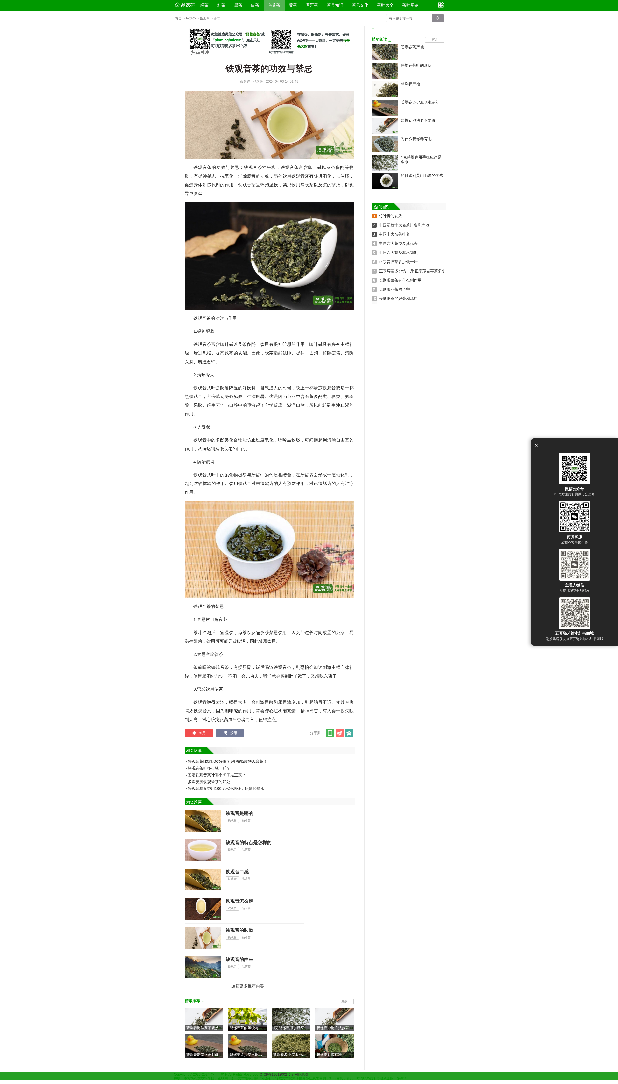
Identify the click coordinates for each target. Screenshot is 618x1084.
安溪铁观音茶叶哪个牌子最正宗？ (217, 775)
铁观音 (205, 18)
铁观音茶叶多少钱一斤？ (209, 768)
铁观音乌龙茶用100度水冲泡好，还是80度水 (226, 789)
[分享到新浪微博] (340, 733)
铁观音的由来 (239, 959)
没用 (233, 733)
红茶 (221, 5)
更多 (344, 1001)
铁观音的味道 (239, 930)
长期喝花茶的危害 (394, 289)
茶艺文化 (360, 5)
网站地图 (301, 1074)
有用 (202, 733)
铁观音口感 (237, 871)
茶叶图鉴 (410, 5)
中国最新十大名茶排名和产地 (404, 225)
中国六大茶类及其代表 (398, 243)
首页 (178, 18)
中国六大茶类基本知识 (398, 253)
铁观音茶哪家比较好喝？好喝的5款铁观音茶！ (227, 761)
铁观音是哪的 (239, 813)
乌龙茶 (274, 5)
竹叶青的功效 (390, 216)
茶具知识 (335, 5)
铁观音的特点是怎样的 (249, 842)
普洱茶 (312, 5)
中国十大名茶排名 (394, 234)
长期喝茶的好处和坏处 (398, 298)
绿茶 (204, 5)
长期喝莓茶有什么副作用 (400, 280)
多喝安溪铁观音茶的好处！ (211, 782)
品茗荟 (188, 5)
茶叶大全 (385, 5)
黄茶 (293, 5)
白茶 (255, 5)
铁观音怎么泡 (239, 900)
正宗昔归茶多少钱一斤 (398, 262)
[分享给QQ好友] (349, 733)
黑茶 (238, 5)
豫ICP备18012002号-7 (277, 1074)
